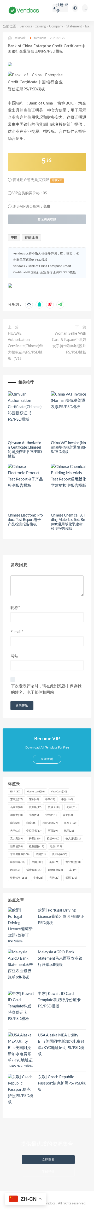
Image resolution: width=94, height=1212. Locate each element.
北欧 (34, 815)
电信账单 (17, 862)
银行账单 (18, 878)
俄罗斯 (35, 807)
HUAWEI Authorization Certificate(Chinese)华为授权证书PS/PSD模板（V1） (25, 346)
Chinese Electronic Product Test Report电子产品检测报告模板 (25, 520)
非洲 (38, 878)
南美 (15, 823)
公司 (72, 807)
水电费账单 (20, 854)
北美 (51, 815)
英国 (54, 862)
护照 (34, 838)
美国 (37, 862)
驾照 (71, 878)
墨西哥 (70, 823)
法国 (41, 854)
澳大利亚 (59, 854)
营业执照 (73, 862)
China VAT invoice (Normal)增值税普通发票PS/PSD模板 (68, 447)
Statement (74, 26)
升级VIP (57, 180)
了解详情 (48, 1171)
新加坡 (16, 846)
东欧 (34, 799)
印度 (31, 823)
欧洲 (56, 846)
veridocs (26, 26)
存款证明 (31, 237)
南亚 (68, 815)
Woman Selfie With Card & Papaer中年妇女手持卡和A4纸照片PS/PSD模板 (69, 343)
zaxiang (40, 26)
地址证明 (50, 823)
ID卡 (15, 791)
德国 (69, 831)
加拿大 (16, 815)
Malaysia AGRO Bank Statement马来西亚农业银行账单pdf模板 (60, 958)
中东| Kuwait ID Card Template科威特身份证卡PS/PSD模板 (59, 1000)
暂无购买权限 (47, 219)
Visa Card (59, 791)
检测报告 (36, 846)
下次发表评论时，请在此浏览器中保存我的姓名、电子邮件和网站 (46, 689)
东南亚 (16, 799)
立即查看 (48, 1159)
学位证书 (34, 831)
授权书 (53, 838)
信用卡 (54, 807)
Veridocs (49, 1203)
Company (56, 26)
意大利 (16, 838)
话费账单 (34, 870)
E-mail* (16, 632)
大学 (15, 831)
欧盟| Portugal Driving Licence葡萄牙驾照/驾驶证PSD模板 (61, 916)
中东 (50, 799)
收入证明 (73, 838)
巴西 (53, 831)
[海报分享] (60, 305)
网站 (14, 656)
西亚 (15, 870)
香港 (54, 878)
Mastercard (36, 791)
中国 (14, 237)
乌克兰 (16, 807)
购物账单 (55, 870)
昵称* (15, 608)
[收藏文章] (29, 305)
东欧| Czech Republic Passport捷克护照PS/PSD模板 (62, 1083)
